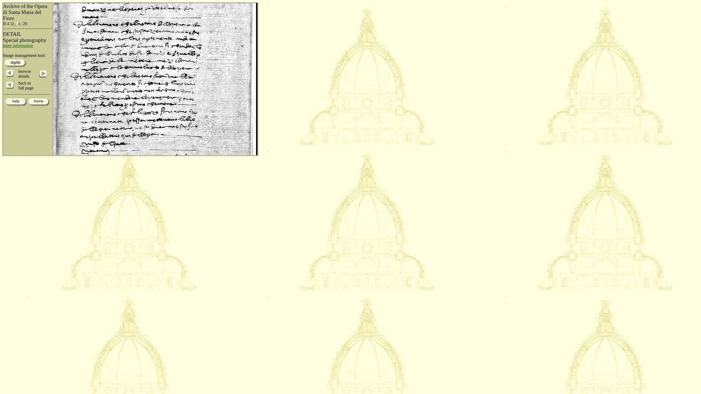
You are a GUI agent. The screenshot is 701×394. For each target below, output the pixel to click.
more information (18, 45)
